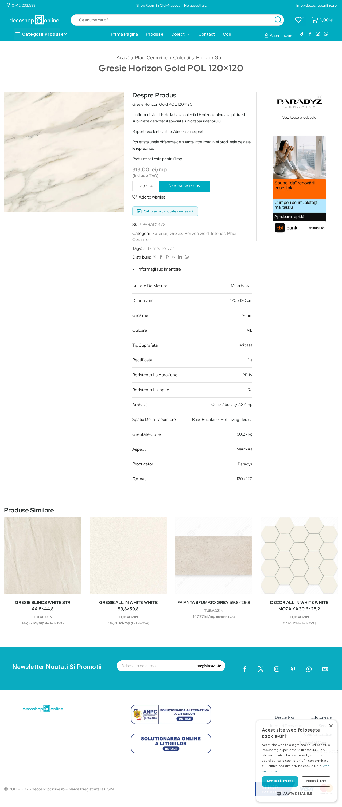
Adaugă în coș (187, 186)
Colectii (179, 34)
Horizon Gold (211, 57)
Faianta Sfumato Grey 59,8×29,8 (213, 602)
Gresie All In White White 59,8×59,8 (128, 606)
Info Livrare (321, 717)
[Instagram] (318, 34)
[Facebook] (310, 34)
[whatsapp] (186, 257)
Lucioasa (244, 345)
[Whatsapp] (326, 34)
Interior (218, 233)
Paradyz (245, 464)
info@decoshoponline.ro (316, 5)
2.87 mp (151, 248)
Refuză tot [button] (316, 781)
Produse (154, 34)
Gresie (176, 233)
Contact (207, 34)
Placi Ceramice (151, 57)
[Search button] (278, 20)
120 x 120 (244, 478)
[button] (296, 793)
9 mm (247, 315)
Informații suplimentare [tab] (159, 269)
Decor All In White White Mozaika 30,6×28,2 (299, 606)
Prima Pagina (124, 34)
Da (249, 360)
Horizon (167, 248)
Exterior (159, 233)
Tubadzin (42, 617)
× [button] (331, 726)
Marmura (244, 449)
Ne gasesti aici (195, 5)
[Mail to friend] (173, 257)
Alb (249, 330)
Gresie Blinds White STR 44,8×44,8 (43, 606)
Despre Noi (284, 717)
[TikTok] (302, 34)
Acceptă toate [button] (280, 781)
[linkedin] (180, 257)
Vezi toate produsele (299, 117)
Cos (227, 34)
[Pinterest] (167, 257)
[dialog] (296, 761)
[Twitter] (154, 257)
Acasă (123, 57)
